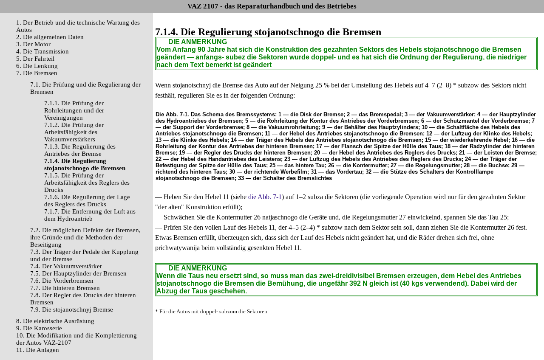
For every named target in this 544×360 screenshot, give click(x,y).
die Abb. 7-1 (265, 196)
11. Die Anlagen (37, 349)
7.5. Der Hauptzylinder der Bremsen (78, 273)
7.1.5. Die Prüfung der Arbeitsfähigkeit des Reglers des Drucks (87, 182)
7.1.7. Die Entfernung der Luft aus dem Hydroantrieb (90, 215)
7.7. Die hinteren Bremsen (65, 287)
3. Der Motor (33, 44)
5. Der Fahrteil (35, 58)
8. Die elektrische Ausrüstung (55, 321)
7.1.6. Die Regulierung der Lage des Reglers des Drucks (87, 201)
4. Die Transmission (42, 51)
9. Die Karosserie (39, 328)
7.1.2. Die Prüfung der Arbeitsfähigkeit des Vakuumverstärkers (74, 132)
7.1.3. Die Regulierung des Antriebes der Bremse (80, 150)
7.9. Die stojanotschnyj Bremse (71, 309)
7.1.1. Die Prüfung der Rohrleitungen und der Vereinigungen (74, 110)
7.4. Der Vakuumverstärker (66, 266)
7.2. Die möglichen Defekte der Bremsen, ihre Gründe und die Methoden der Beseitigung (85, 237)
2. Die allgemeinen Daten (50, 37)
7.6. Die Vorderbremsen (62, 280)
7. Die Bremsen (36, 73)
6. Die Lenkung (37, 65)
